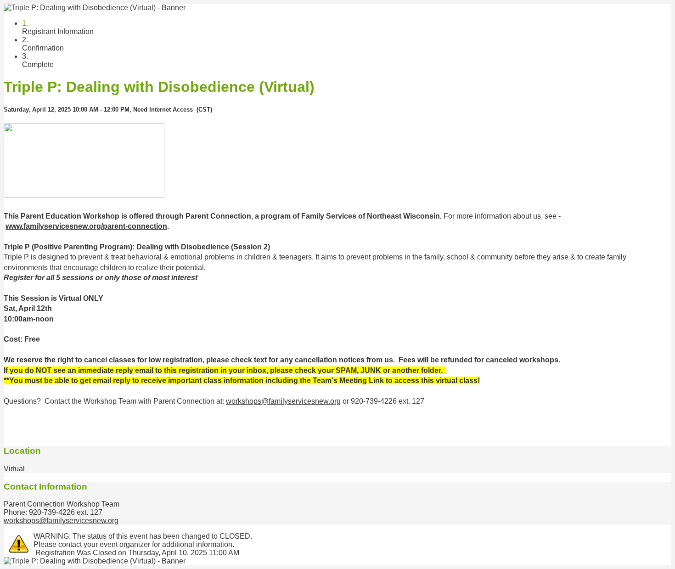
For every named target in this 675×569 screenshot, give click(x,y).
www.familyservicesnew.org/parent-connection (86, 226)
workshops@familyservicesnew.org (283, 401)
